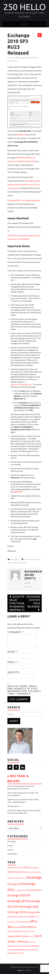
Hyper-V (33, 916)
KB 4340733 (21, 134)
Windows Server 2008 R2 (24, 946)
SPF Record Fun (13, 806)
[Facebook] (16, 767)
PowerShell (26, 927)
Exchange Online (32, 912)
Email (12, 662)
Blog (16, 872)
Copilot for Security (35, 872)
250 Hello (24, 7)
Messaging (15, 559)
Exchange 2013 (17, 901)
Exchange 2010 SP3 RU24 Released (33, 601)
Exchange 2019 (16, 912)
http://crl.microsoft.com (21, 384)
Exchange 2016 (28, 907)
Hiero (20, 970)
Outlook (16, 927)
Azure (10, 871)
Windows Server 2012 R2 (27, 949)
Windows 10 (11, 946)
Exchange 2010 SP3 (19, 562)
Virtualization (12, 854)
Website (13, 672)
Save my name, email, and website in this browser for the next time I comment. (24, 690)
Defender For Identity (14, 878)
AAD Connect (12, 868)
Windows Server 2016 (15, 953)
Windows (23, 941)
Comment (15, 632)
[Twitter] (9, 767)
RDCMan (10, 931)
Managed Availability (14, 922)
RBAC (35, 927)
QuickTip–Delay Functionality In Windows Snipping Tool (19, 603)
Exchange (28, 559)
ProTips (10, 845)
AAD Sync (20, 868)
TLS (16, 942)
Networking (25, 922)
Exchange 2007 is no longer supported (23, 200)
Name (12, 651)
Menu (24, 24)
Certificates (23, 872)
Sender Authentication (28, 931)
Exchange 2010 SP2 (34, 890)
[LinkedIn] (22, 767)
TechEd (31, 936)
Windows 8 (31, 942)
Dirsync (23, 878)
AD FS (26, 867)
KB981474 (18, 491)
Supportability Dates (17, 936)
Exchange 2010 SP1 (20, 890)
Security (10, 850)
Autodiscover (34, 868)
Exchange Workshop (15, 917)
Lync (38, 917)
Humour (26, 917)
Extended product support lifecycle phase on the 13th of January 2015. (23, 184)
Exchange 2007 (14, 884)
